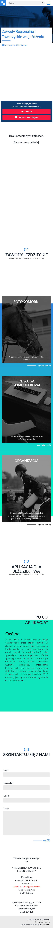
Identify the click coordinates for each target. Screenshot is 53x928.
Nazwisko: (8, 783)
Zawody (28, 111)
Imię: (5, 770)
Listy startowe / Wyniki (28, 117)
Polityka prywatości (43, 922)
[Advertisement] (26, 74)
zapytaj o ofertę (44, 365)
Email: (6, 795)
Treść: (6, 808)
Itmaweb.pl (46, 924)
